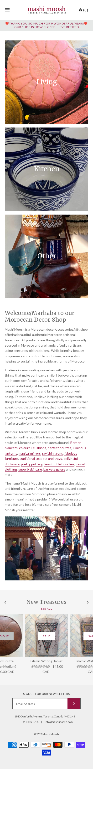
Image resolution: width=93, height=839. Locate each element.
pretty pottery (31, 464)
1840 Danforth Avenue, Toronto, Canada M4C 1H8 (45, 716)
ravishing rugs (52, 453)
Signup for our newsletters (46, 693)
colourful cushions (32, 448)
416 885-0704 (30, 721)
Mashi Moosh (50, 734)
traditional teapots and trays (41, 458)
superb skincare (30, 469)
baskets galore (54, 469)
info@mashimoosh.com (59, 721)
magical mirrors (30, 453)
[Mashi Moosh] (46, 9)
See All (46, 608)
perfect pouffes (59, 448)
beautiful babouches (59, 464)
